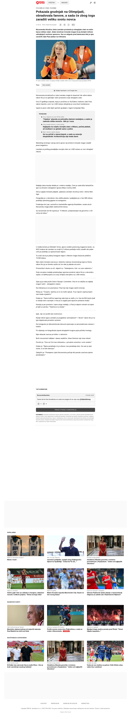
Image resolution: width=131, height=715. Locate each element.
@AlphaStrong (85, 399)
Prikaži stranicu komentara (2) (65, 410)
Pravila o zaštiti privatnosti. (102, 708)
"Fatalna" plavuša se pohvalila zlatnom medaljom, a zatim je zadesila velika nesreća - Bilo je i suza (67, 119)
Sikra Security (68, 712)
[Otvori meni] (94, 3)
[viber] (65, 25)
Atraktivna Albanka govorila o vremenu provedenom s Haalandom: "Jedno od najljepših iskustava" (104, 561)
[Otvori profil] (91, 3)
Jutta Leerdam (46, 85)
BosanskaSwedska (43, 395)
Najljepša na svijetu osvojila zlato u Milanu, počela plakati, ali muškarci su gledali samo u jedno (67, 127)
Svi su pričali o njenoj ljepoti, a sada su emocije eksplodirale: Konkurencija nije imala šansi (62, 134)
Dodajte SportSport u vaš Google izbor (66, 90)
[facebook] (60, 25)
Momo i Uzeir (12, 560)
